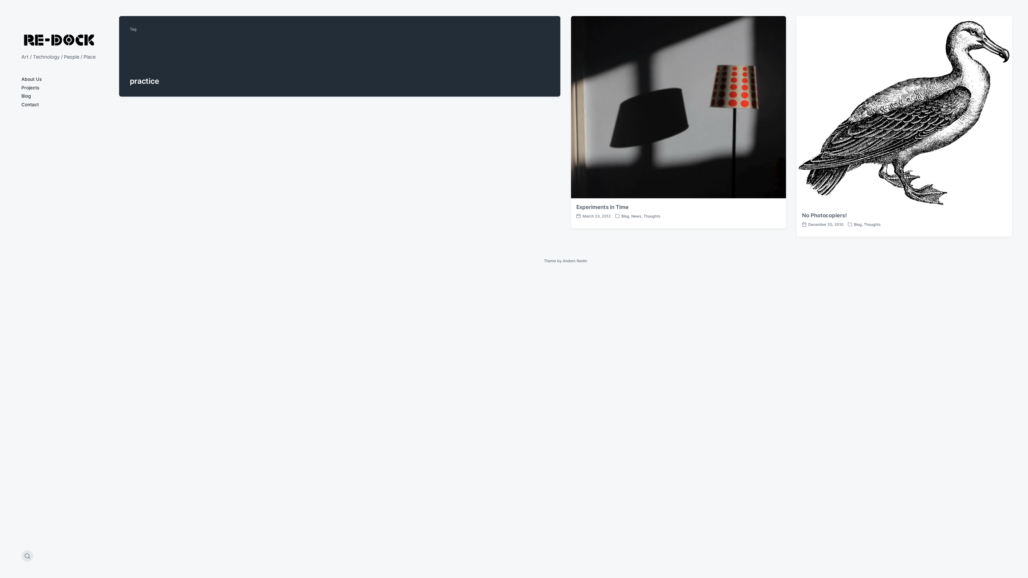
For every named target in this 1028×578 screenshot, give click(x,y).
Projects (30, 87)
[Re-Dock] (59, 40)
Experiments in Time (602, 207)
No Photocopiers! (824, 215)
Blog (26, 96)
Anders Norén (575, 260)
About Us (31, 79)
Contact (30, 104)
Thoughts (652, 216)
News (636, 216)
